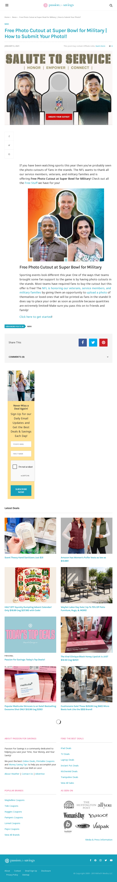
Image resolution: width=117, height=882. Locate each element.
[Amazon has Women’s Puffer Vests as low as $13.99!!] (86, 536)
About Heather (12, 773)
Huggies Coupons (13, 811)
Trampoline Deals (69, 777)
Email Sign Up (31, 871)
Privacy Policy (12, 874)
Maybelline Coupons (15, 800)
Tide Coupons (11, 805)
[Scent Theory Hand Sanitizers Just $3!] (30, 536)
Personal (9, 656)
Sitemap (25, 874)
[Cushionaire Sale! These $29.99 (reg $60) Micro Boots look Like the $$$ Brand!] (86, 684)
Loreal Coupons (12, 823)
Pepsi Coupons (12, 829)
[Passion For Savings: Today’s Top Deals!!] (30, 635)
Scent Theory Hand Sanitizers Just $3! (24, 557)
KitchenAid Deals (69, 771)
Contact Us (27, 773)
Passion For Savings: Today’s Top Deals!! (25, 659)
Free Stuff (31, 183)
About (7, 871)
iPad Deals (66, 748)
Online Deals (29, 761)
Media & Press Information (98, 839)
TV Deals (65, 754)
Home (7, 17)
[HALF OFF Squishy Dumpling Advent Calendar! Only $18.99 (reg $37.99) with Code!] (30, 585)
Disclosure (46, 871)
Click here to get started (36, 317)
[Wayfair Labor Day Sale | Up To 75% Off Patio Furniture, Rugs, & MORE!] (86, 585)
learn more (100, 46)
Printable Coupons (45, 761)
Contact (17, 871)
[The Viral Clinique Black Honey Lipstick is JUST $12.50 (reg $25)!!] (86, 635)
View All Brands (12, 834)
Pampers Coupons (14, 817)
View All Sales (67, 782)
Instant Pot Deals (70, 765)
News (14, 17)
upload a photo (97, 292)
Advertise (40, 773)
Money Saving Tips (18, 764)
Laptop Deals (67, 759)
